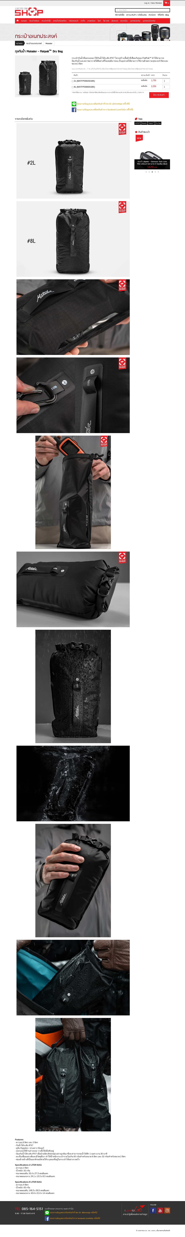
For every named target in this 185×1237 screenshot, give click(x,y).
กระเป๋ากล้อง (34, 21)
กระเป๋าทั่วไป (46, 21)
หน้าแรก (17, 20)
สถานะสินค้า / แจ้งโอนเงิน (136, 15)
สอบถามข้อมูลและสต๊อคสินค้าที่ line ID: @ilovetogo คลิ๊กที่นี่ (103, 104)
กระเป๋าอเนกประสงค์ (34, 43)
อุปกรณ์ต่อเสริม (149, 21)
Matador (49, 43)
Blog (167, 15)
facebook (153, 1210)
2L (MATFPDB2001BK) (84, 81)
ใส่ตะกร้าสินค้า (159, 95)
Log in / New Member (153, 3)
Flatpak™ (151, 123)
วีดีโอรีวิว (161, 15)
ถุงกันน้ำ (137, 123)
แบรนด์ (24, 21)
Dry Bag (158, 123)
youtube (160, 1210)
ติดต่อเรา (152, 15)
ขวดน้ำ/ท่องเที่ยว (59, 21)
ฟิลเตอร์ (115, 21)
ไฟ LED (106, 21)
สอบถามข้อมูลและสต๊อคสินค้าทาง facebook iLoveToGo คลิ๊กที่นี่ (104, 110)
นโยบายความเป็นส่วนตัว (163, 1231)
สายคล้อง (91, 21)
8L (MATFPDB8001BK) (84, 87)
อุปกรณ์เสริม (135, 21)
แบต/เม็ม (124, 21)
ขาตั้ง (83, 21)
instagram (167, 1210)
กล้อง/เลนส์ (73, 21)
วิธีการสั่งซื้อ (119, 15)
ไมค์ (99, 21)
